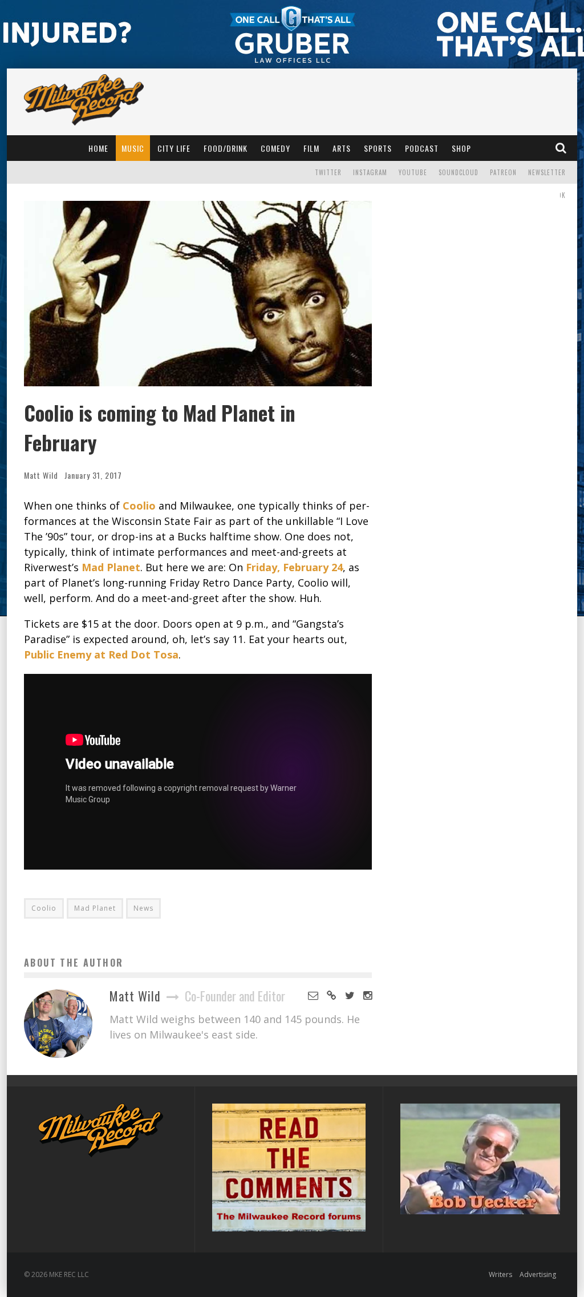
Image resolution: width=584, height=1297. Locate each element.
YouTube (413, 172)
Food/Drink (226, 148)
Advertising (538, 1274)
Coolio (43, 908)
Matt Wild (41, 475)
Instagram (370, 172)
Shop (461, 148)
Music (132, 148)
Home (98, 148)
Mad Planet (95, 908)
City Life (173, 148)
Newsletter (547, 172)
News (143, 908)
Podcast (422, 148)
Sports (378, 148)
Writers (500, 1274)
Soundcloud (458, 172)
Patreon (503, 172)
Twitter (328, 172)
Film (311, 148)
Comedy (275, 148)
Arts (341, 148)
